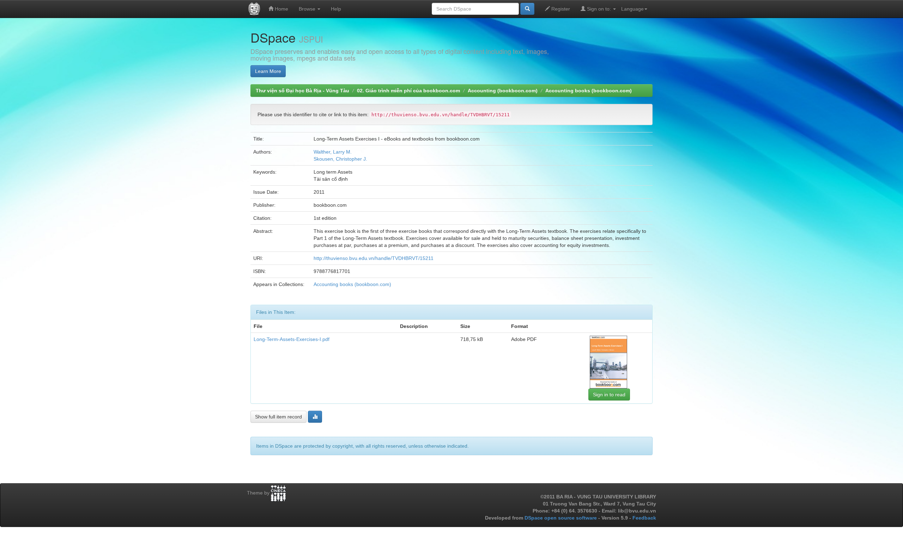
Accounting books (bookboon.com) (588, 90)
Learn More (268, 71)
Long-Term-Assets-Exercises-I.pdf (291, 339)
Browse (308, 9)
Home (280, 9)
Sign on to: (599, 9)
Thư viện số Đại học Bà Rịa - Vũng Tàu (302, 90)
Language (632, 9)
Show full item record (278, 417)
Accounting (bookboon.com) (503, 90)
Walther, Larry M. (333, 152)
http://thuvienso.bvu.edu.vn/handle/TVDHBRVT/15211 (374, 258)
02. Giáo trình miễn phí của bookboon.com (408, 90)
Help (336, 9)
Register (560, 9)
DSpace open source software (561, 518)
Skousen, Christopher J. (340, 159)
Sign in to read (609, 394)
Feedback (644, 518)
